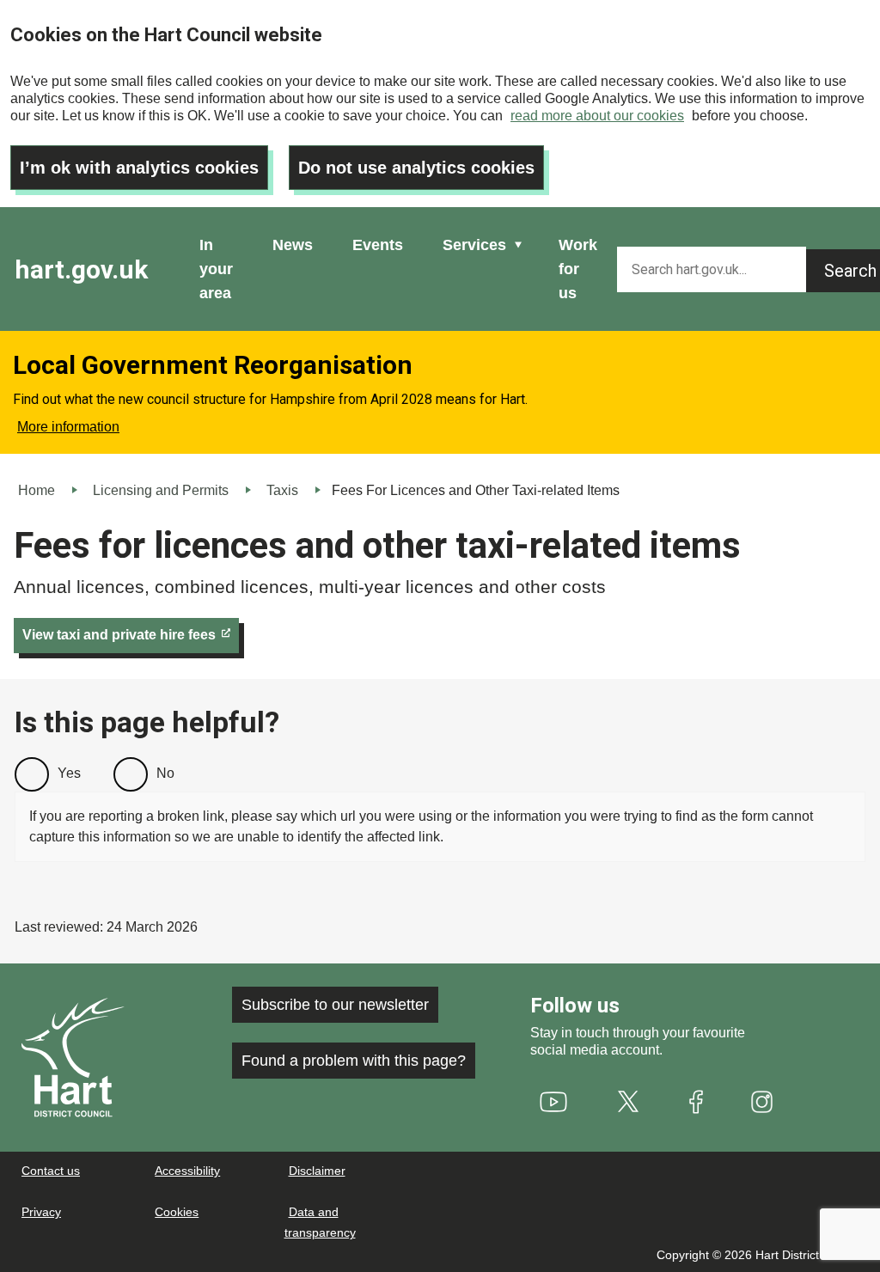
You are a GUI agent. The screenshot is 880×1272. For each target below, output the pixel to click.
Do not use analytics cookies (416, 167)
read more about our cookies (597, 115)
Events (377, 245)
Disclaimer (317, 1170)
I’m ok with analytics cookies (139, 167)
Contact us (50, 1170)
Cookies (177, 1212)
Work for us (578, 269)
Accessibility (187, 1170)
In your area (216, 269)
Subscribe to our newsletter (335, 1004)
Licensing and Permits (161, 490)
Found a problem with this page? (353, 1060)
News (292, 245)
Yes (69, 773)
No (165, 773)
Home (36, 490)
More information (68, 426)
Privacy (41, 1212)
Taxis (282, 490)
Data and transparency (320, 1222)
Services (474, 245)
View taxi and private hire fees (119, 634)
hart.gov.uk (81, 269)
